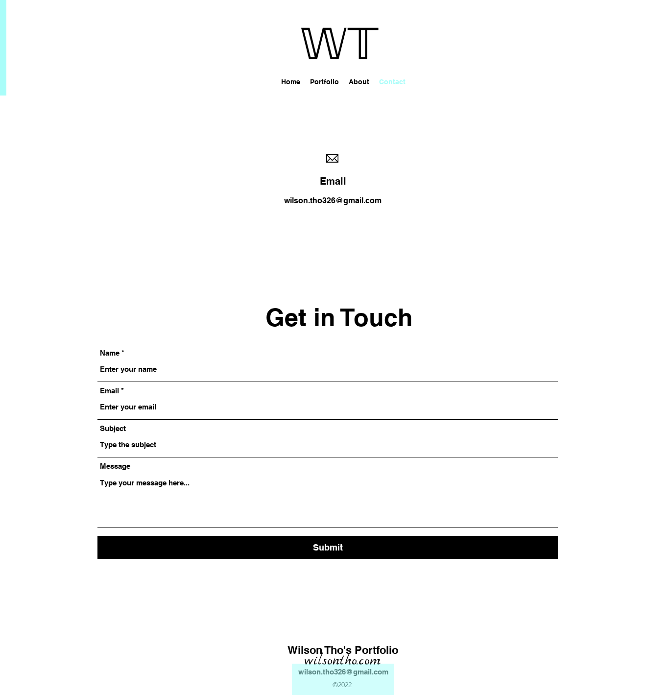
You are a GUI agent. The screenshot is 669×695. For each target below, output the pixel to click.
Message (115, 466)
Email (109, 390)
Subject (113, 428)
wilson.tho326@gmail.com (333, 200)
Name (109, 353)
